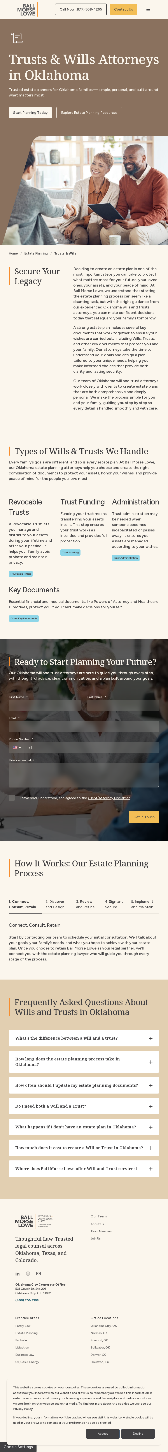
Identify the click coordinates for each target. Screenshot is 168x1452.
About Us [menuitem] (97, 1224)
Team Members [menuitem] (101, 1231)
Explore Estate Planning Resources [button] (89, 112)
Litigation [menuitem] (22, 1347)
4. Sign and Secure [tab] (114, 904)
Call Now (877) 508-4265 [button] (81, 9)
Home (13, 253)
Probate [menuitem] (21, 1340)
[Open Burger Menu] (148, 9)
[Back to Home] (28, 9)
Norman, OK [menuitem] (99, 1333)
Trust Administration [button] (126, 557)
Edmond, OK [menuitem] (99, 1340)
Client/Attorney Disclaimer (109, 798)
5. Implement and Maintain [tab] (142, 904)
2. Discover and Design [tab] (55, 904)
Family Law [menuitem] (22, 1326)
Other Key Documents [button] (23, 618)
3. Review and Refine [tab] (85, 904)
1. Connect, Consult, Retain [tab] (22, 904)
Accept (103, 1434)
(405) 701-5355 (26, 1300)
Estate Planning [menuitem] (26, 1333)
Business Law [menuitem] (24, 1355)
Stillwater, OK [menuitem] (100, 1347)
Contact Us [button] (123, 9)
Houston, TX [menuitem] (100, 1362)
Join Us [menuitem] (96, 1238)
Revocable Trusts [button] (20, 573)
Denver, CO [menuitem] (99, 1355)
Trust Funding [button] (70, 552)
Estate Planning (36, 253)
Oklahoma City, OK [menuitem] (104, 1326)
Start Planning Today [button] (30, 112)
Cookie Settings (18, 1446)
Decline (138, 1434)
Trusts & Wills (65, 253)
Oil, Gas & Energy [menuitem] (27, 1362)
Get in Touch (144, 817)
